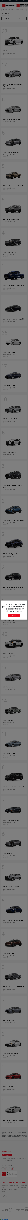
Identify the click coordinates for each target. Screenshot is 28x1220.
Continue (14, 615)
